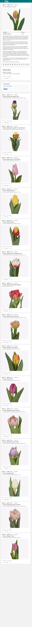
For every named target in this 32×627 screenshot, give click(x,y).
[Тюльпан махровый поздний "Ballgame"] (16, 296)
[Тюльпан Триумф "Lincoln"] (16, 547)
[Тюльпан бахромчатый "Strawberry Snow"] (16, 265)
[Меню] (3, 1)
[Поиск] (29, 1)
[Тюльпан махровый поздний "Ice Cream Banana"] (16, 139)
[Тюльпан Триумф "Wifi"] (16, 390)
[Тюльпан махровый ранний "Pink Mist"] (16, 516)
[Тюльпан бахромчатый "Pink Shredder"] (16, 171)
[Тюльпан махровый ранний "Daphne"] (16, 422)
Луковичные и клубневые (6, 70)
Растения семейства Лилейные (7, 73)
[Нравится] (3, 78)
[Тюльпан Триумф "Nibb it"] (16, 233)
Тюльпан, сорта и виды (16, 73)
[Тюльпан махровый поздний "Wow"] (16, 108)
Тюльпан (5, 4)
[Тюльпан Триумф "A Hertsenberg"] (16, 359)
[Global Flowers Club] (6, 1)
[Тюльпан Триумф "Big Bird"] (16, 202)
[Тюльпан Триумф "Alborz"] (16, 485)
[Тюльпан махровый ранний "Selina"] (16, 453)
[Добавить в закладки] (12, 78)
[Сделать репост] (10, 78)
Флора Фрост (11, 4)
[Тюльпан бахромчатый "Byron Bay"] (16, 327)
